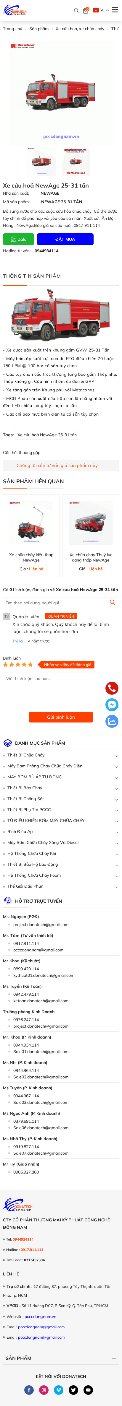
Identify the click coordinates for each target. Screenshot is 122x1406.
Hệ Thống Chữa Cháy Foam (34, 875)
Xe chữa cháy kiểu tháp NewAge (31, 557)
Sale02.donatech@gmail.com (40, 1077)
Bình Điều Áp (20, 831)
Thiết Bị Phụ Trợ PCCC (29, 809)
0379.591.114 (26, 1121)
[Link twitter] (73, 1390)
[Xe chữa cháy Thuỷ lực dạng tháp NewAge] (91, 523)
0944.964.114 (26, 1070)
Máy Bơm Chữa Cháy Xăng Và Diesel (42, 842)
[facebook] (29, 1390)
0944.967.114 (26, 1096)
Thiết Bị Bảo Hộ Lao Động (32, 864)
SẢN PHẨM (18, 1358)
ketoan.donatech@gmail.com (40, 1000)
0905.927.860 (26, 1172)
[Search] (76, 10)
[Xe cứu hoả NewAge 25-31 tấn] (41, 161)
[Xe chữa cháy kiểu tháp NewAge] (31, 523)
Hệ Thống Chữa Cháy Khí (31, 853)
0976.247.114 (26, 1019)
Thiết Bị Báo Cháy (24, 787)
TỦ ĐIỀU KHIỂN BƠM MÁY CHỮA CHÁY (46, 820)
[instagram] (44, 1390)
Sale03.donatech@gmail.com (40, 1102)
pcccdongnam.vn (40, 1316)
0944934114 (46, 250)
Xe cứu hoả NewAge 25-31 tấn (47, 434)
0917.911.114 (26, 943)
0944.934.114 (26, 1045)
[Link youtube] (88, 1390)
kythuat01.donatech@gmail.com (43, 975)
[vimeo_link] (59, 1390)
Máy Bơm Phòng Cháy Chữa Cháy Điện (44, 766)
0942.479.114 (26, 994)
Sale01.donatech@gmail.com (40, 1051)
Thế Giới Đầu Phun (25, 886)
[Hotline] (111, 689)
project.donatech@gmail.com (40, 924)
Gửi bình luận (61, 717)
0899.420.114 (26, 968)
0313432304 (34, 1260)
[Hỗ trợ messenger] (111, 705)
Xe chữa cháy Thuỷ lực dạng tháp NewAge (91, 557)
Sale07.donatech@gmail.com (40, 1153)
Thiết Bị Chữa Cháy (25, 755)
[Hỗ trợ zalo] (111, 722)
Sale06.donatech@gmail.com (40, 1127)
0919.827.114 (26, 1146)
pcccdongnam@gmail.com (38, 950)
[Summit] (112, 603)
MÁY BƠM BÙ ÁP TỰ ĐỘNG (34, 777)
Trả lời (17, 641)
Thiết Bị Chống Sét (25, 798)
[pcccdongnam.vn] (15, 10)
